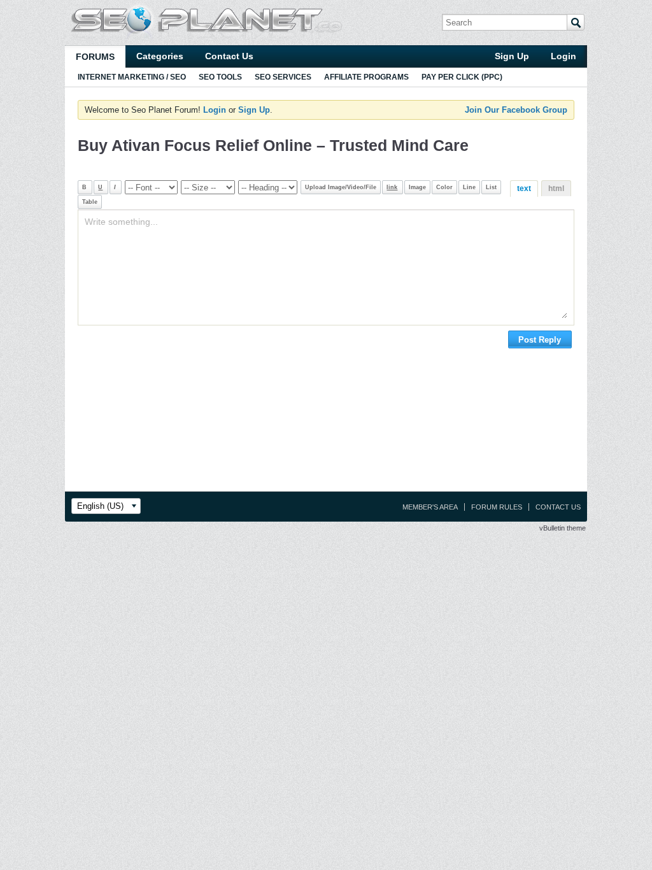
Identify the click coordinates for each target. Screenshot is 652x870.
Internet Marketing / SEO (132, 77)
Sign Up (512, 56)
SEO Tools (220, 77)
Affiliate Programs (366, 77)
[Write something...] (326, 267)
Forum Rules (496, 507)
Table (89, 202)
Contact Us (229, 56)
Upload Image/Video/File (340, 187)
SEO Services (283, 77)
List (491, 187)
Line (469, 187)
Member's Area (430, 507)
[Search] (576, 22)
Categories (159, 56)
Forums (95, 57)
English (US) (100, 506)
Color (444, 187)
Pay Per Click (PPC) (462, 77)
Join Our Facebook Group (516, 110)
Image (417, 187)
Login (563, 56)
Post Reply (539, 340)
